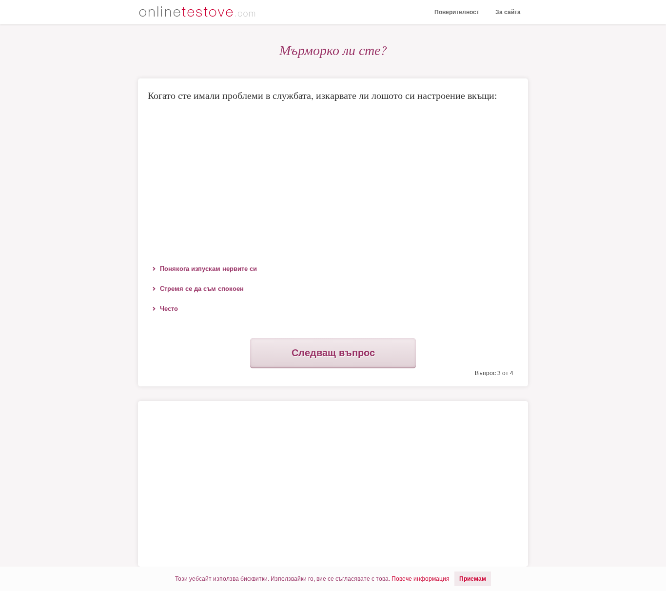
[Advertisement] (333, 181)
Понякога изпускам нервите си (208, 268)
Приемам (472, 578)
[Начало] (199, 13)
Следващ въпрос (333, 352)
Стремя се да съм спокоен (202, 288)
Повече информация (421, 578)
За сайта (508, 12)
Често (169, 308)
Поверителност (456, 12)
